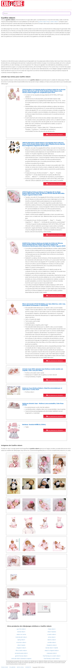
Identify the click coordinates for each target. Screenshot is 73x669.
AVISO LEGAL (20, 667)
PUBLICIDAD (4, 667)
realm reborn (54, 21)
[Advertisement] (36, 49)
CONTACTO (28, 667)
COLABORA (12, 667)
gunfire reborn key (43, 21)
